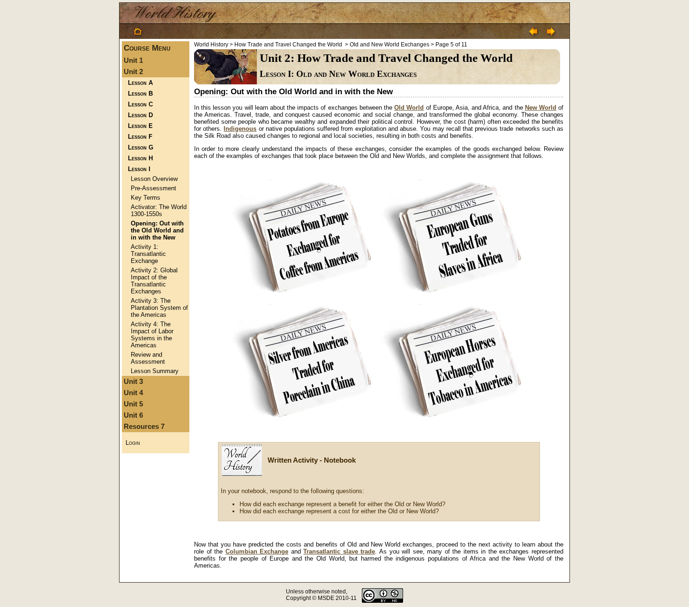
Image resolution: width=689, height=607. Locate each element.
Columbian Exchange (257, 551)
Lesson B (140, 93)
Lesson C (140, 104)
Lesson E (140, 125)
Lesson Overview (154, 178)
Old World (409, 107)
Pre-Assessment (153, 188)
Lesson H (140, 158)
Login (133, 442)
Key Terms (145, 197)
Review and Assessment (148, 358)
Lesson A (140, 82)
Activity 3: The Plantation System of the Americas (159, 307)
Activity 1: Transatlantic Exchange (148, 253)
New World (540, 107)
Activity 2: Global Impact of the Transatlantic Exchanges (154, 281)
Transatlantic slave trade (339, 551)
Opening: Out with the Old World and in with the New (157, 230)
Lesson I (139, 168)
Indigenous (240, 128)
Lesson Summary (155, 371)
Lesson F (140, 136)
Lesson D (140, 115)
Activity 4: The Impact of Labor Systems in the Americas (152, 335)
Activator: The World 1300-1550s (159, 210)
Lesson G (140, 147)
